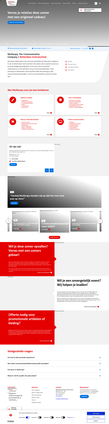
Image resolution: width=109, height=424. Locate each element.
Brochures (72, 101)
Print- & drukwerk (32, 3)
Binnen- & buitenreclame (43, 3)
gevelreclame (28, 126)
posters (79, 106)
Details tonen (70, 417)
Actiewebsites (72, 123)
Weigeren (96, 420)
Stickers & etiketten (74, 103)
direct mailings (78, 101)
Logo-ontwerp (25, 107)
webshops (79, 123)
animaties (78, 129)
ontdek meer (16, 228)
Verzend (71, 107)
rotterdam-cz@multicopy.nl (62, 398)
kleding (81, 104)
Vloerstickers (24, 129)
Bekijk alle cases (54, 237)
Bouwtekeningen (73, 106)
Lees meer (14, 203)
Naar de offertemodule (45, 340)
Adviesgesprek (25, 100)
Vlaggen (23, 127)
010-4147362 (85, 48)
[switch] (39, 417)
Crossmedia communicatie (27, 103)
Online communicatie (56, 3)
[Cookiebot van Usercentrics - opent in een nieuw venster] (10, 421)
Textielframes (24, 123)
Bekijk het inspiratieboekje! (44, 272)
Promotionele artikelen (74, 104)
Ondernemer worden (82, 3)
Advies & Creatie (66, 3)
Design (23, 104)
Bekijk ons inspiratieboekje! (90, 306)
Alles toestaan (96, 413)
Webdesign (72, 122)
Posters (23, 122)
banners (28, 122)
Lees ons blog (12, 18)
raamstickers (31, 129)
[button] (99, 3)
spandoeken (28, 127)
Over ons (13, 164)
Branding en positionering (27, 101)
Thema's (74, 3)
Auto (23, 126)
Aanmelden (84, 396)
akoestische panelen (33, 123)
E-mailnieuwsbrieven (74, 125)
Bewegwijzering (25, 125)
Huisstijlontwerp (25, 106)
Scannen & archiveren (74, 126)
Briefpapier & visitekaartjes (75, 100)
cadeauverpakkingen (79, 107)
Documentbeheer (73, 127)
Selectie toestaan (96, 417)
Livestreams (72, 129)
